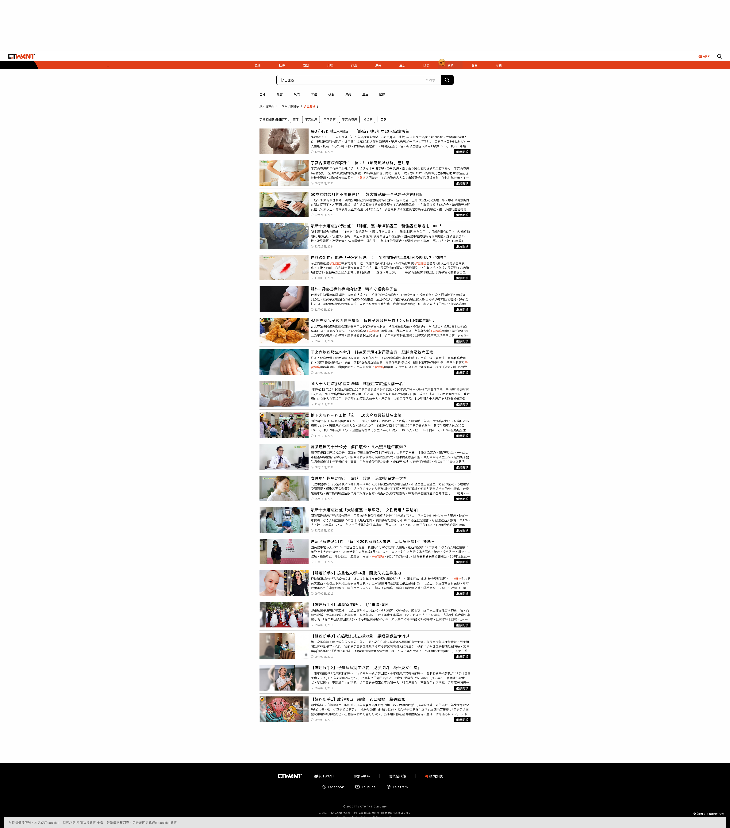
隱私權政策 (88, 822)
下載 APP (702, 56)
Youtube (368, 787)
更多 (383, 119)
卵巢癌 (367, 119)
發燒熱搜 (435, 776)
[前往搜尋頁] (719, 56)
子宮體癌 (329, 119)
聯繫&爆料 (362, 776)
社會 (280, 94)
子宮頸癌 (311, 119)
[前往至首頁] (21, 56)
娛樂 (297, 94)
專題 (499, 65)
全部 (262, 94)
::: (108, 65)
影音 (474, 65)
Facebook (336, 787)
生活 (365, 94)
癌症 (296, 119)
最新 (258, 65)
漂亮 (348, 94)
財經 (314, 94)
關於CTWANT (323, 776)
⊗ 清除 (430, 80)
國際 (382, 94)
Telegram (400, 787)
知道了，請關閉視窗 (710, 813)
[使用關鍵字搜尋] (447, 80)
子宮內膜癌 (349, 119)
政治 (331, 94)
